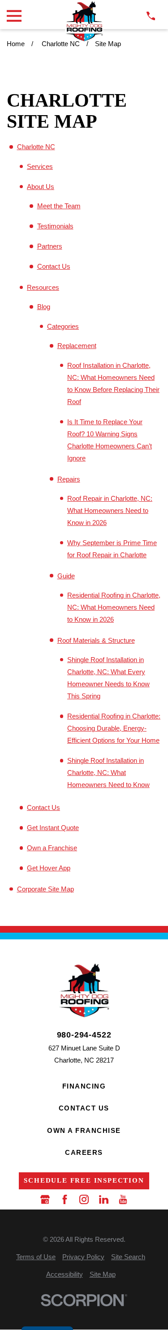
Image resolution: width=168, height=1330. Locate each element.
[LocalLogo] (84, 21)
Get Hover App (48, 868)
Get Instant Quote (53, 827)
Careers (84, 1152)
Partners (49, 246)
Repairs (68, 479)
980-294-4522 (84, 1035)
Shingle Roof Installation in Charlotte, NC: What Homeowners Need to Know (108, 772)
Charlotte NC (36, 147)
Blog (43, 306)
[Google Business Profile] (45, 1199)
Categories (63, 326)
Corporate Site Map (45, 889)
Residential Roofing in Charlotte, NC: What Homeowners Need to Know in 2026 (113, 607)
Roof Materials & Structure (96, 640)
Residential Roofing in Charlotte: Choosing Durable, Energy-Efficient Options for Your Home (113, 728)
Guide (66, 576)
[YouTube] (123, 1199)
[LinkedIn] (103, 1199)
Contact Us (53, 266)
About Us (40, 186)
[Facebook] (64, 1199)
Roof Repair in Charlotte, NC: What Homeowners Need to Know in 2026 (109, 510)
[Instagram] (84, 1199)
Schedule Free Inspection (84, 1180)
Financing (84, 1086)
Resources (43, 287)
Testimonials (55, 226)
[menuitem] (36, 1257)
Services (40, 166)
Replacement (76, 345)
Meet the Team (59, 206)
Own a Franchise (52, 848)
